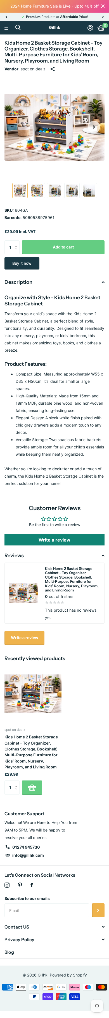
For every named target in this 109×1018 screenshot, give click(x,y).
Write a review (54, 540)
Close (103, 6)
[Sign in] (90, 27)
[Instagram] (7, 885)
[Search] (18, 27)
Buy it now (22, 263)
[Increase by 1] (17, 242)
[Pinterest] (20, 885)
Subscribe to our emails (27, 898)
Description (18, 282)
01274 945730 (26, 847)
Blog (9, 952)
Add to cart (63, 247)
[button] (6, 17)
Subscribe (98, 910)
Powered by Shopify (68, 975)
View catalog (7, 27)
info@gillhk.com (28, 855)
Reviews (14, 555)
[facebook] (31, 885)
